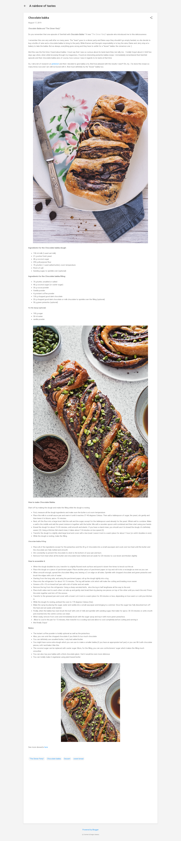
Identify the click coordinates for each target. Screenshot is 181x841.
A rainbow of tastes (42, 6)
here (46, 747)
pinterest (55, 64)
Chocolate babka (54, 759)
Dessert (67, 759)
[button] (151, 18)
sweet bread (78, 759)
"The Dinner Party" (36, 759)
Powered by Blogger (90, 830)
